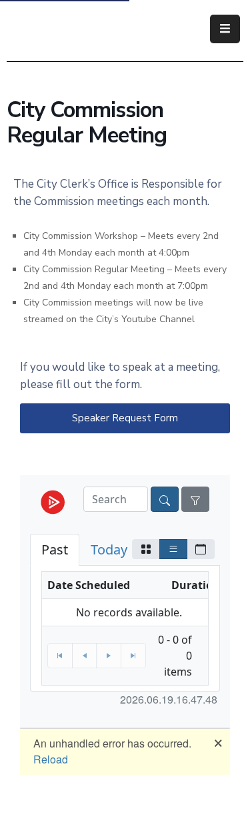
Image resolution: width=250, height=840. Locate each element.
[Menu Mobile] (225, 29)
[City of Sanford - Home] (76, 29)
